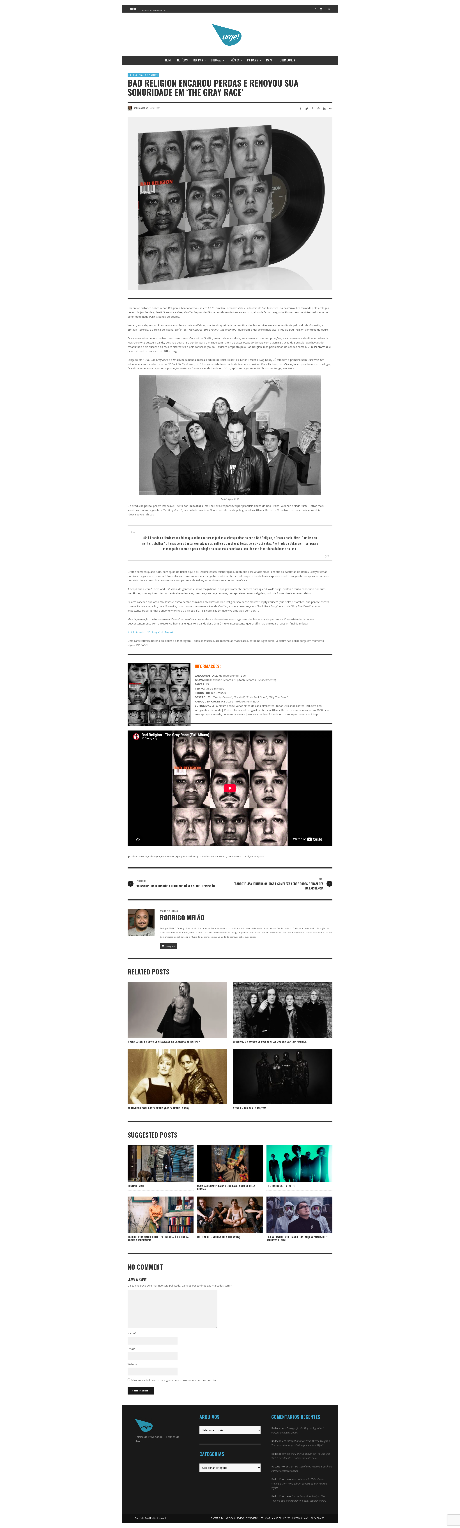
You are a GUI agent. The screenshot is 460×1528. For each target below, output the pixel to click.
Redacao (276, 1428)
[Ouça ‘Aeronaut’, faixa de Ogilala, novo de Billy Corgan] (230, 1163)
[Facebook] (315, 9)
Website (132, 1364)
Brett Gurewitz (168, 856)
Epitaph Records (184, 856)
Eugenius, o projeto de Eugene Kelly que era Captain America (270, 1041)
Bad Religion (154, 856)
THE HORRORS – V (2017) (280, 1186)
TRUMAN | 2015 (136, 1186)
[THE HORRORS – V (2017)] (293, 1163)
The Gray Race (257, 856)
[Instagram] (321, 9)
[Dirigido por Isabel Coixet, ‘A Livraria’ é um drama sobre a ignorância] (154, 1215)
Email (131, 1348)
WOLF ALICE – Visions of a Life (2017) (218, 1237)
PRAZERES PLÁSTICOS (148, 75)
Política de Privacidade (149, 1437)
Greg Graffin (199, 856)
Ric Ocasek (243, 856)
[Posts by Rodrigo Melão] (130, 108)
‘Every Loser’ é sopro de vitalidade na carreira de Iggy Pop (164, 1041)
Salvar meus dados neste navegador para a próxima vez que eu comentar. (174, 1380)
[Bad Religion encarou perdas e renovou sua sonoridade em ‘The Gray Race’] (230, 203)
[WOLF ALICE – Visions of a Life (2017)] (224, 1215)
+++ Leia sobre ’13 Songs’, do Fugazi (150, 632)
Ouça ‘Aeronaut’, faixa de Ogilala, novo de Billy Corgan (226, 1187)
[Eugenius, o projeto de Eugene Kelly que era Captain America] (277, 1010)
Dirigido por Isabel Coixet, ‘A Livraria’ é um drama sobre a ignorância (158, 1238)
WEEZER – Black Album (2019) (250, 1108)
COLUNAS (132, 75)
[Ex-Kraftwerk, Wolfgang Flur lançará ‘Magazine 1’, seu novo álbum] (293, 1215)
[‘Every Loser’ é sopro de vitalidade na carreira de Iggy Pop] (171, 1010)
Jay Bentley (232, 856)
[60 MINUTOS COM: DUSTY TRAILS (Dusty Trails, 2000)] (171, 1076)
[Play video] (218, 1163)
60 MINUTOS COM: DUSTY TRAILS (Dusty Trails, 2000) (158, 1108)
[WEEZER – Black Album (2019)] (277, 1076)
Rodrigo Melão (141, 108)
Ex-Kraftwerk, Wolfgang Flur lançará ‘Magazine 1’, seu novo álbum (297, 1238)
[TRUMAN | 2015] (154, 1163)
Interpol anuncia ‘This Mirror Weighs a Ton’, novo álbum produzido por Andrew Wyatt (299, 1484)
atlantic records (139, 856)
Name (132, 1333)
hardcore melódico (216, 856)
